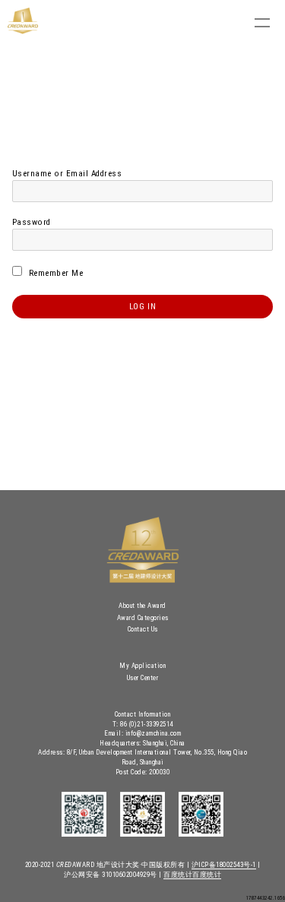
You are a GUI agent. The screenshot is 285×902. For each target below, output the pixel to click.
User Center (143, 678)
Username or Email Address (67, 174)
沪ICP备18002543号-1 (224, 865)
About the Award (142, 605)
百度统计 (177, 874)
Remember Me (54, 273)
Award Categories (143, 618)
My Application (142, 665)
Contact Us (143, 629)
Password (31, 222)
